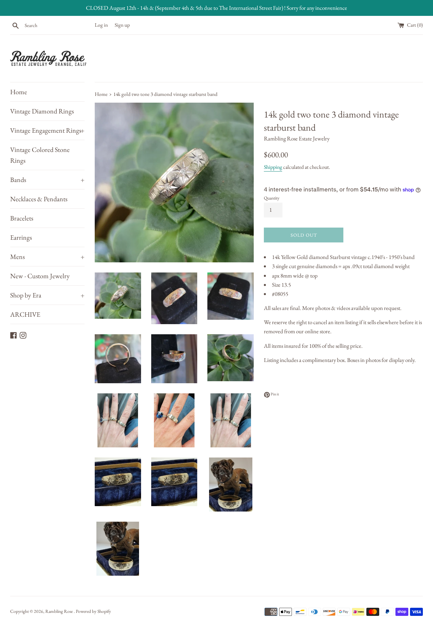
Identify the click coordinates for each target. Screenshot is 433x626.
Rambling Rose (59, 611)
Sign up (122, 25)
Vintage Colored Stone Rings (40, 155)
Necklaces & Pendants (38, 198)
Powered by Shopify (93, 611)
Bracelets (21, 218)
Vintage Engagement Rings (47, 130)
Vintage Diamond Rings (42, 111)
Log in (101, 25)
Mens (47, 256)
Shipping (273, 167)
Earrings (21, 237)
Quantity (271, 198)
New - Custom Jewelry (40, 275)
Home (18, 91)
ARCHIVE (25, 314)
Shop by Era (47, 295)
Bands (47, 179)
